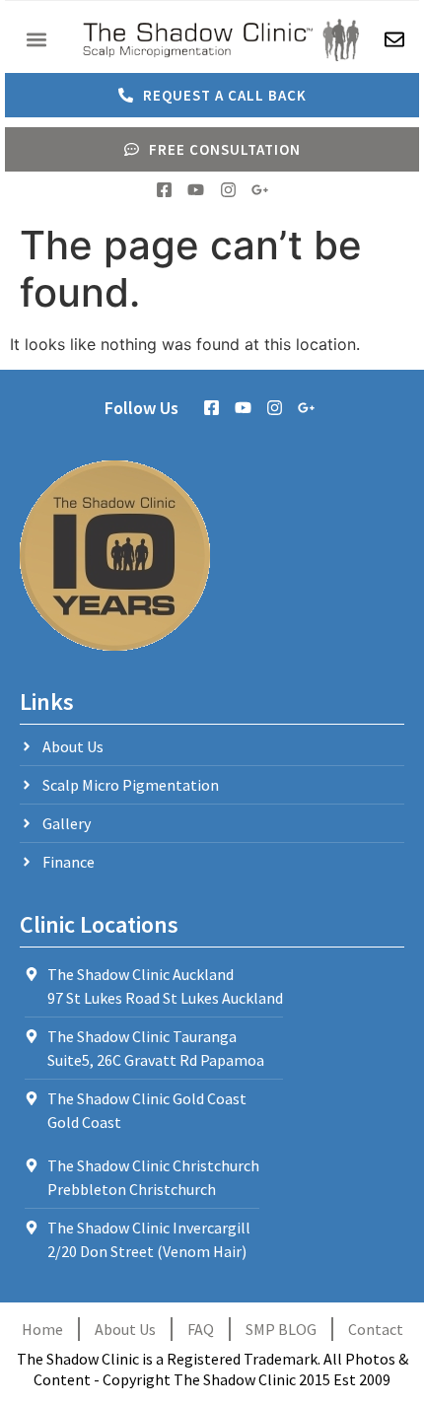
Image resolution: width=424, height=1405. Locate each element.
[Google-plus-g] (260, 189)
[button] (36, 40)
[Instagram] (228, 189)
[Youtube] (195, 189)
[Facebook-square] (164, 189)
